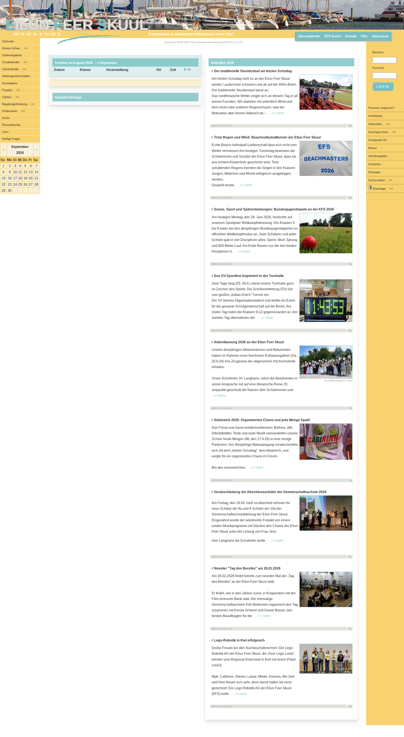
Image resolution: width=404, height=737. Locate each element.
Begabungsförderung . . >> (18, 104)
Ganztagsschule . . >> (382, 132)
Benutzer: (378, 52)
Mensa (372, 148)
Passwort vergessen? (381, 107)
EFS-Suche (332, 36)
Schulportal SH (377, 140)
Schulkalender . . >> (14, 62)
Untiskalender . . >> (14, 69)
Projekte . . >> (11, 90)
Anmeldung (375, 115)
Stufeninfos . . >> (379, 124)
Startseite (8, 41)
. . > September (105, 63)
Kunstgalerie (9, 83)
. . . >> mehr (275, 113)
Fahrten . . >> (10, 97)
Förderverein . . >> (13, 111)
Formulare (374, 172)
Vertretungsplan (377, 156)
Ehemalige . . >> (382, 188)
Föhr (364, 36)
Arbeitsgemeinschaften (16, 76)
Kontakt (351, 36)
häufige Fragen (11, 138)
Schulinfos (374, 164)
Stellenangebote (12, 55)
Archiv (6, 118)
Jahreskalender (309, 36)
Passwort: (378, 67)
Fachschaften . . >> (380, 180)
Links (5, 131)
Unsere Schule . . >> (15, 48)
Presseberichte (11, 124)
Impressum (380, 36)
